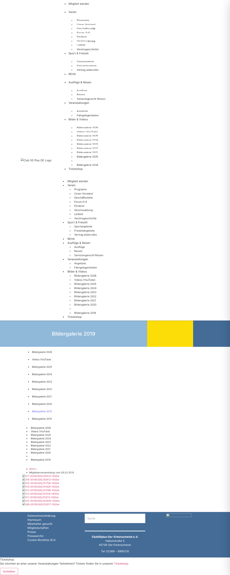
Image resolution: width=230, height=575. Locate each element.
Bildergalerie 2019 (87, 160)
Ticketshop (76, 169)
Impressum (34, 519)
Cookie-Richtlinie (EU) (41, 540)
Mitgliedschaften (38, 527)
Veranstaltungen (79, 102)
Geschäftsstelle (86, 28)
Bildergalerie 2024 (87, 140)
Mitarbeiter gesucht (39, 523)
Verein (72, 12)
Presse (31, 532)
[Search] (89, 526)
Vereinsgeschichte (85, 218)
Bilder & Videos (78, 119)
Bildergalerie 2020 (87, 156)
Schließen (9, 571)
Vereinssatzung (86, 41)
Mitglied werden (78, 181)
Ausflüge (82, 90)
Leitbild (81, 45)
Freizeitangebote (87, 65)
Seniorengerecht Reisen (91, 98)
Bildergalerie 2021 (87, 152)
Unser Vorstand (86, 24)
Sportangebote (85, 61)
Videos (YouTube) (87, 131)
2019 (32, 468)
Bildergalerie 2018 (87, 164)
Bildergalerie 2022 (87, 148)
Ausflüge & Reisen (80, 82)
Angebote (82, 111)
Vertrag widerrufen (88, 69)
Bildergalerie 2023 (87, 144)
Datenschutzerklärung (41, 515)
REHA (72, 74)
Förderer (82, 36)
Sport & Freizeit (79, 53)
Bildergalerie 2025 (87, 135)
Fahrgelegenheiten (85, 267)
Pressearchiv (35, 536)
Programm (83, 20)
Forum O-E (83, 32)
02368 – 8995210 (117, 551)
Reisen (81, 94)
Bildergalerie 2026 (87, 127)
